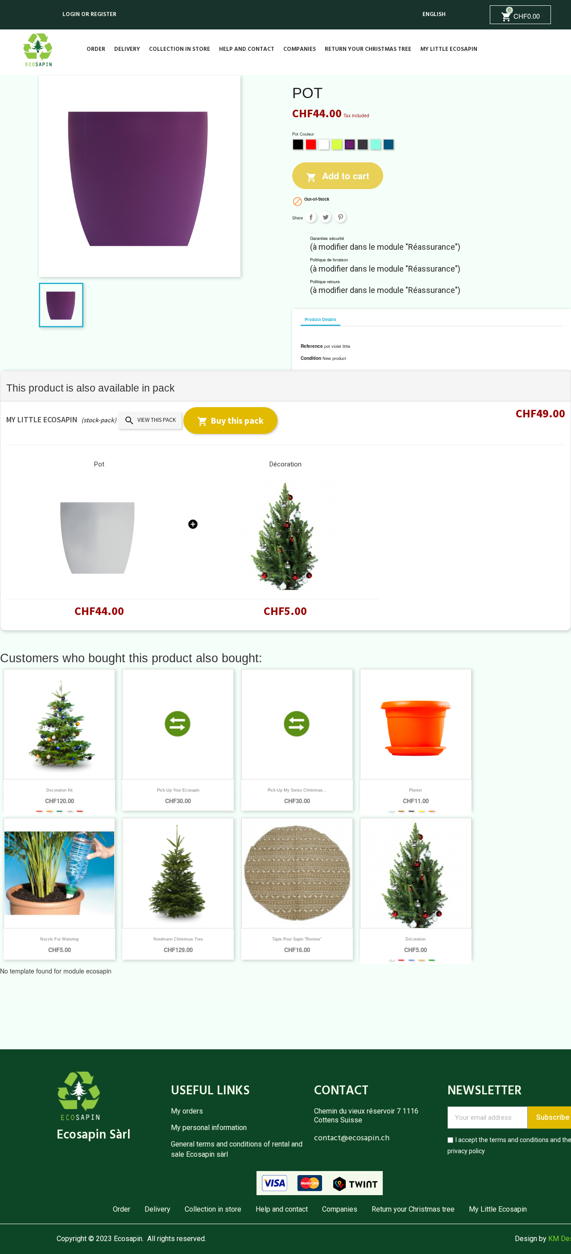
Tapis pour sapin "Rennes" (297, 939)
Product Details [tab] (320, 319)
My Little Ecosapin (448, 49)
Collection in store (179, 49)
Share (310, 217)
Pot (99, 464)
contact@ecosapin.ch (351, 1138)
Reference (312, 346)
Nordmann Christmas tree (178, 939)
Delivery (127, 49)
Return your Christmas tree (368, 49)
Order (96, 49)
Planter (415, 790)
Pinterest (340, 217)
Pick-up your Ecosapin (178, 790)
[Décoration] (285, 534)
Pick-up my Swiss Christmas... (297, 790)
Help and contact (246, 49)
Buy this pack (230, 421)
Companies (299, 49)
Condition (311, 358)
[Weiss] (99, 534)
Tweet (325, 217)
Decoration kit (59, 790)
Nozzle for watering (59, 939)
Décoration (285, 464)
